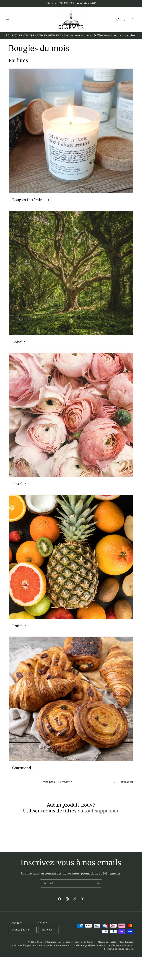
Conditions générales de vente (89, 945)
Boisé (17, 342)
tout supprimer (102, 811)
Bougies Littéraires (29, 200)
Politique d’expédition (24, 945)
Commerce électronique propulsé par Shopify (70, 942)
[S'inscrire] (98, 883)
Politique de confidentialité (118, 949)
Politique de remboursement (54, 945)
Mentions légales (107, 942)
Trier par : (48, 781)
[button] (7, 19)
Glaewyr (41, 942)
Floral (17, 484)
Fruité (17, 626)
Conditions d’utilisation (120, 945)
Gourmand (21, 768)
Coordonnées (126, 942)
